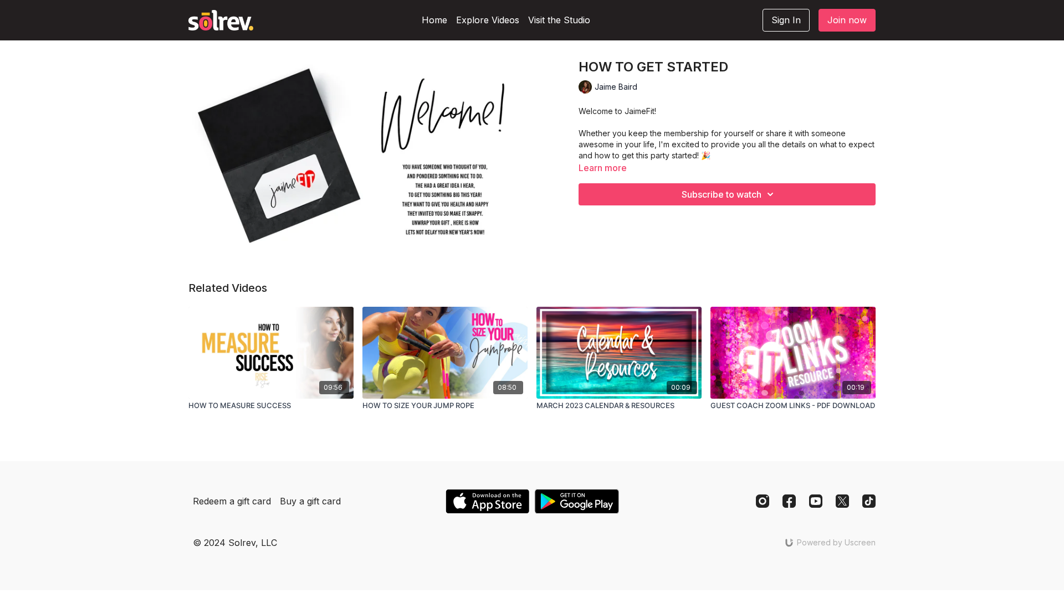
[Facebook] (789, 501)
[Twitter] (842, 501)
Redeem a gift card (232, 501)
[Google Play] (577, 501)
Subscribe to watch (721, 194)
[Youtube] (815, 501)
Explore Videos (487, 19)
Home (434, 19)
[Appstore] (487, 501)
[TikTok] (869, 501)
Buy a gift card (310, 501)
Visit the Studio (559, 19)
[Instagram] (762, 501)
